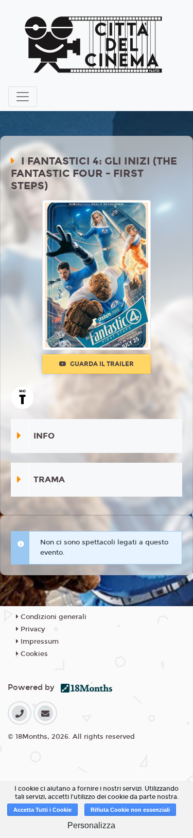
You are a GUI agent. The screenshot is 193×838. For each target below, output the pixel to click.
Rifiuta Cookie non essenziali (130, 810)
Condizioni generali (52, 617)
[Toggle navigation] (22, 96)
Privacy (32, 629)
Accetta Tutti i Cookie (42, 810)
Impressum (39, 641)
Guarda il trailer (101, 364)
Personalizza (91, 825)
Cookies (33, 654)
